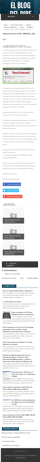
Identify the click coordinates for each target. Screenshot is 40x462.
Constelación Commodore (11, 445)
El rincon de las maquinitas (11, 437)
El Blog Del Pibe (20, 10)
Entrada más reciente (9, 278)
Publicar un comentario (12, 274)
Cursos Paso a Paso (12, 45)
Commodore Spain (8, 441)
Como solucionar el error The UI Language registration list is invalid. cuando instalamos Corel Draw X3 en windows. (18, 329)
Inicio (22, 278)
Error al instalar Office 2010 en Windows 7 (18, 291)
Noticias (22, 45)
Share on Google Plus (14, 196)
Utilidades (27, 47)
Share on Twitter (12, 190)
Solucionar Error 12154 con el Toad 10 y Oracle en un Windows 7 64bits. (23, 374)
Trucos (20, 47)
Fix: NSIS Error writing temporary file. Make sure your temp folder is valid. (23, 402)
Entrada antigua (32, 278)
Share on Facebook (13, 184)
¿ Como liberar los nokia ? (12, 301)
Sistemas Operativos (10, 47)
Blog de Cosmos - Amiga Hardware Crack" (16, 433)
